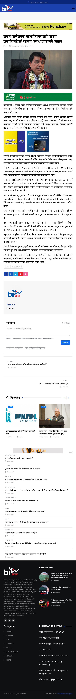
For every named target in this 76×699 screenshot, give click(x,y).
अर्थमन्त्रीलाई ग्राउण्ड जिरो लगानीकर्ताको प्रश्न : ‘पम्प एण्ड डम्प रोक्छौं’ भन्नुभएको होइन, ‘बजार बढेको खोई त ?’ (36, 490)
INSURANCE (9, 656)
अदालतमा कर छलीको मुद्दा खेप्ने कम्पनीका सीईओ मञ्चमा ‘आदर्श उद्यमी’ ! (28, 364)
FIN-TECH (9, 648)
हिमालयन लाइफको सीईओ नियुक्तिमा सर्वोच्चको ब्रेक (53, 384)
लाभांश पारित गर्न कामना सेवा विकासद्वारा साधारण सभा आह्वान (22, 501)
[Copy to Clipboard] (25, 274)
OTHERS (8, 660)
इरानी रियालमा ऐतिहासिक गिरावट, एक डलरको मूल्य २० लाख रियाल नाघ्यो (26, 479)
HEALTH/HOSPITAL (12, 652)
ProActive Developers (64, 694)
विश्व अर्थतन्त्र (8, 476)
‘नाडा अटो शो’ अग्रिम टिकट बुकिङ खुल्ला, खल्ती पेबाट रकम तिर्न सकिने (25, 554)
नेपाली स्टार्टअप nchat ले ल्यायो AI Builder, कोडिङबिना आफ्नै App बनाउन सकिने (30, 543)
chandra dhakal (17, 266)
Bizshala (11, 305)
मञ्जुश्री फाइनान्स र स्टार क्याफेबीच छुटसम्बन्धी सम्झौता (21, 533)
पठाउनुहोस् (65, 342)
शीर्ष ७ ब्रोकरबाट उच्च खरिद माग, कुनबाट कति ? (19, 458)
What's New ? (10, 644)
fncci (6, 266)
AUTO (7, 519)
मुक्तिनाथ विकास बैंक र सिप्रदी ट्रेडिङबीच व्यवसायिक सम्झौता (22, 469)
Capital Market (10, 455)
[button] (64, 398)
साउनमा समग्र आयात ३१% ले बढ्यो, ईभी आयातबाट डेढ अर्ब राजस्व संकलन (26, 522)
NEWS (5, 46)
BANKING (9, 631)
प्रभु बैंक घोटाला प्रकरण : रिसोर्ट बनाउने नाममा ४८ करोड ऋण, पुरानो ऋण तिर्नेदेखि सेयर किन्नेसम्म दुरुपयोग (61, 575)
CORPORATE (9, 465)
